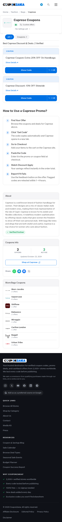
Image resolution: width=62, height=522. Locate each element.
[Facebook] (24, 385)
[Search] (48, 4)
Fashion (14, 12)
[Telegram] (37, 385)
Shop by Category (11, 411)
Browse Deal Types (11, 453)
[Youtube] (18, 385)
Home (5, 12)
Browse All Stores (11, 406)
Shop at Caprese (29, 262)
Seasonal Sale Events (12, 457)
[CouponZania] (31, 360)
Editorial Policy (28, 512)
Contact (6, 421)
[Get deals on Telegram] (41, 4)
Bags (23, 12)
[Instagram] (5, 385)
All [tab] (9, 37)
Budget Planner (10, 462)
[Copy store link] (29, 271)
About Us (7, 416)
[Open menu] (56, 4)
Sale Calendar (9, 448)
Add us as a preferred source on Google (24, 393)
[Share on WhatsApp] (14, 271)
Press (5, 430)
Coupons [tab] (22, 37)
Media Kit (7, 425)
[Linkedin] (30, 385)
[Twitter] (11, 385)
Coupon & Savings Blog (13, 443)
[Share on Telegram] (19, 271)
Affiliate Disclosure (11, 512)
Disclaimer (7, 518)
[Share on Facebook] (24, 271)
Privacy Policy (43, 512)
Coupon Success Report (14, 467)
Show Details (11, 62)
